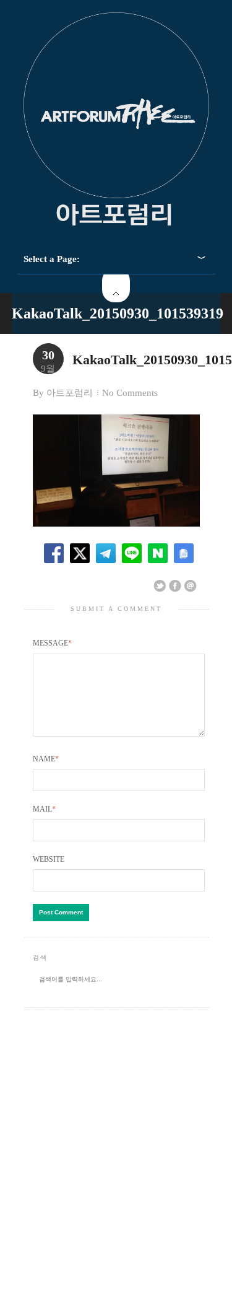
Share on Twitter (159, 586)
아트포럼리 (69, 393)
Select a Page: (52, 259)
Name (46, 759)
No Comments (130, 393)
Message (52, 643)
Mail (44, 809)
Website (48, 859)
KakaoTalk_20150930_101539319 (117, 313)
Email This (190, 586)
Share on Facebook (175, 586)
